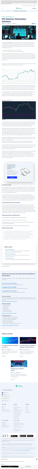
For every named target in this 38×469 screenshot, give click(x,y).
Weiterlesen (13, 379)
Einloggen (34, 8)
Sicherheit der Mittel (5, 409)
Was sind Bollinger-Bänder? (9, 249)
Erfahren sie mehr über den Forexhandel (9, 301)
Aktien (27, 407)
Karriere (3, 407)
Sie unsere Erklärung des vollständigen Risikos (23, 450)
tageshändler (17, 204)
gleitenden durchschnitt (5, 189)
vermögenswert (23, 128)
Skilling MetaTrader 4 (5, 425)
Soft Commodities (28, 412)
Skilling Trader (4, 422)
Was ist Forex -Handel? (17, 413)
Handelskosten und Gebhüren (18, 409)
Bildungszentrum (16, 418)
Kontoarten (15, 406)
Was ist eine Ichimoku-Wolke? (10, 253)
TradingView (4, 423)
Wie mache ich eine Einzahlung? (19, 423)
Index (26, 408)
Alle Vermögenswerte (17, 407)
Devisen (27, 406)
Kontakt (30, 5)
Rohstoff (27, 409)
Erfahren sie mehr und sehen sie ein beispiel (10, 325)
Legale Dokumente (17, 430)
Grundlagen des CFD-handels (9, 287)
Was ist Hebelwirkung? (17, 414)
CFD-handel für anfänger (9, 258)
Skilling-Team (5, 23)
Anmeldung (12, 177)
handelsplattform (22, 225)
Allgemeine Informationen (18, 429)
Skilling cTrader (4, 424)
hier (26, 453)
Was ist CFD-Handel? (17, 412)
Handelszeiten (16, 408)
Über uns (3, 406)
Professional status (17, 415)
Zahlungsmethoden (17, 422)
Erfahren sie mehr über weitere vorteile (9, 313)
